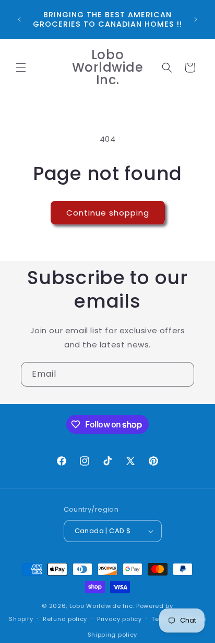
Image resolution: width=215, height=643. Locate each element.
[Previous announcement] (19, 19)
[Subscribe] (182, 374)
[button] (20, 67)
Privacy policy (119, 619)
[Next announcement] (195, 19)
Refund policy (65, 619)
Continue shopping (107, 212)
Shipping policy (113, 634)
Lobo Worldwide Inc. (101, 606)
